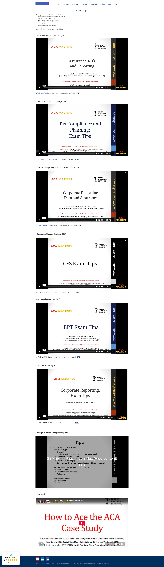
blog (61, 29)
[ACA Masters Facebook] (47, 559)
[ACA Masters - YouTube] (37, 559)
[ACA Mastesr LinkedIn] (42, 559)
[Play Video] (82, 465)
